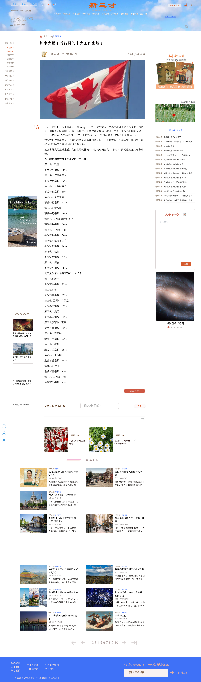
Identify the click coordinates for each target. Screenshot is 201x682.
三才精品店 (33, 669)
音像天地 (134, 14)
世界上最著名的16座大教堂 (62, 494)
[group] (24, 22)
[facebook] (4, 426)
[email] (4, 440)
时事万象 (57, 14)
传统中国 (86, 14)
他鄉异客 (10, 51)
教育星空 (124, 14)
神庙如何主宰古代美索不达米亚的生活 (63, 571)
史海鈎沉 (105, 14)
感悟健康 (95, 14)
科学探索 (76, 14)
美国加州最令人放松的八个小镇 (129, 473)
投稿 (15, 4)
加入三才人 (174, 5)
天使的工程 (120, 615)
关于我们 (16, 667)
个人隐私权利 (41, 678)
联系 (24, 4)
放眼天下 (10, 55)
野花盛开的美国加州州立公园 (129, 569)
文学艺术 (115, 14)
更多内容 (143, 14)
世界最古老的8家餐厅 (22, 404)
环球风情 (10, 63)
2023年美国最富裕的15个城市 (62, 617)
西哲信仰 (10, 66)
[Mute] (31, 18)
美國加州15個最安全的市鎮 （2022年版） (62, 519)
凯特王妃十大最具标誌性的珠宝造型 (63, 473)
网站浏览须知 (54, 678)
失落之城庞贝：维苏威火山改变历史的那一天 (22, 334)
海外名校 (10, 59)
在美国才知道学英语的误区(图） (122, 442)
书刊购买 (49, 669)
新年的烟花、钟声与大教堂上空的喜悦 (129, 594)
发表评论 (134, 391)
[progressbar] (36, 18)
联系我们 (16, 670)
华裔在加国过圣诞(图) (77, 442)
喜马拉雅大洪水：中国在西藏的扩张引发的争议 (22, 382)
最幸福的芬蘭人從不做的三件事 (129, 519)
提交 (139, 406)
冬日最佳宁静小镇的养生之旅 (63, 592)
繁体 (193, 5)
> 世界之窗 (74, 435)
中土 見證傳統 (170, 17)
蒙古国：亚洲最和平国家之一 (22, 358)
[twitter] (4, 433)
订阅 (33, 4)
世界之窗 (66, 14)
